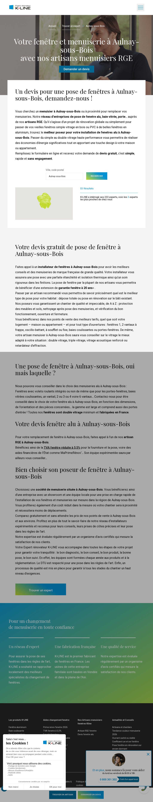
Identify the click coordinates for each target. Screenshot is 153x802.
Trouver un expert (71, 26)
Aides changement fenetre (56, 720)
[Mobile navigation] (140, 7)
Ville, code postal (55, 170)
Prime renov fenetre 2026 (55, 727)
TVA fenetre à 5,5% (52, 731)
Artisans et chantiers (122, 727)
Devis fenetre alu (86, 734)
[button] (45, 206)
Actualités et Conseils (123, 720)
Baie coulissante (16, 731)
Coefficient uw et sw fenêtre (125, 741)
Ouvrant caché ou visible (123, 738)
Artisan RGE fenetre (87, 731)
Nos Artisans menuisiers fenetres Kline (90, 722)
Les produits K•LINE (18, 720)
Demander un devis (91, 794)
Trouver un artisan (62, 794)
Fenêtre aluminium (17, 727)
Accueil (52, 26)
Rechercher (97, 176)
